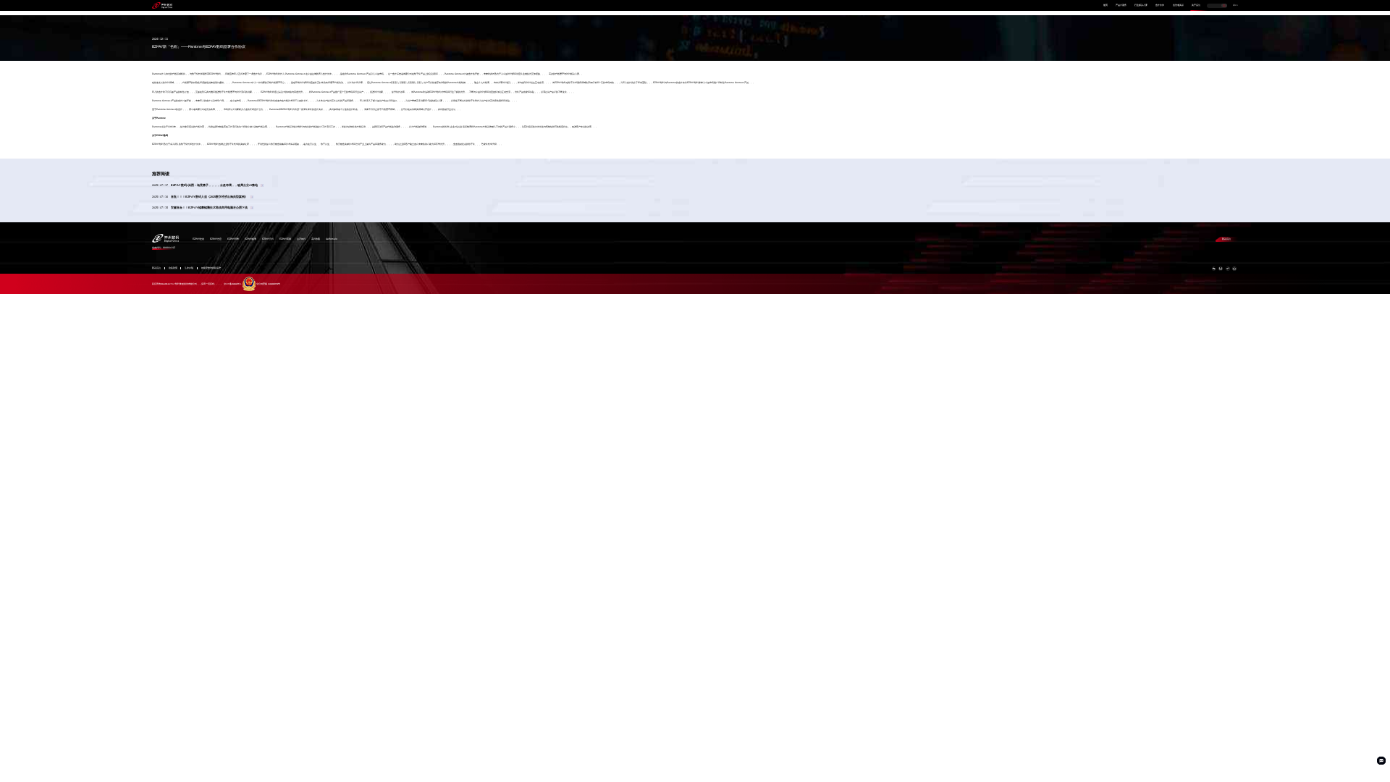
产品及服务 (1121, 5)
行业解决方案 (1140, 5)
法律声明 (189, 268)
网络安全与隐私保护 (211, 268)
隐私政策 (173, 268)
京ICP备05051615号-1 (232, 284)
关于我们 (1196, 5)
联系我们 (1226, 238)
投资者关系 (1178, 5)
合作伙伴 (1159, 5)
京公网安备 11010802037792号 (268, 284)
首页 (1105, 5)
